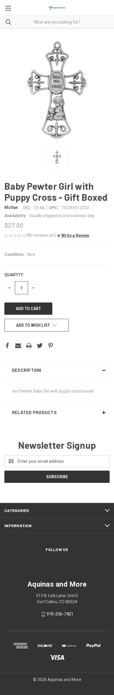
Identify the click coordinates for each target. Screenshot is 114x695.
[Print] (29, 346)
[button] (73, 235)
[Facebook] (7, 346)
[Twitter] (40, 346)
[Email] (18, 346)
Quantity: (14, 274)
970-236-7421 (59, 614)
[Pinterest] (50, 346)
